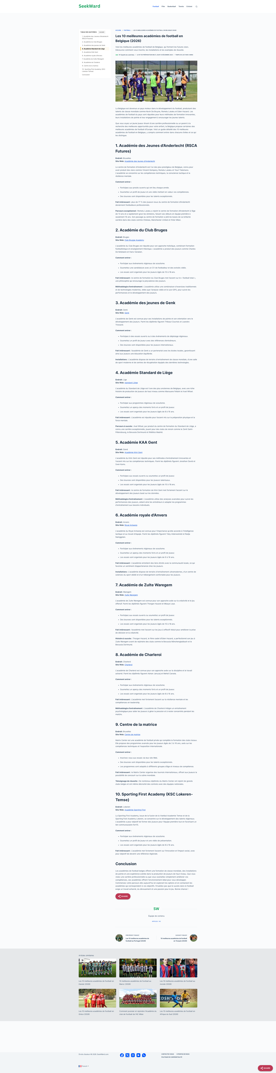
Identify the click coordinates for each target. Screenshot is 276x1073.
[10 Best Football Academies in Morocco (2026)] (138, 968)
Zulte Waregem (131, 595)
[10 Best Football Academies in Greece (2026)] (97, 998)
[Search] (196, 6)
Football (156, 6)
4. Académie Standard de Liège (93, 49)
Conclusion (86, 75)
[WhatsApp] (144, 1055)
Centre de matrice (132, 734)
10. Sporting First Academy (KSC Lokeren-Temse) (93, 70)
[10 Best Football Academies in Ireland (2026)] (97, 968)
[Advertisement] (138, 18)
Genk (127, 313)
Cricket (189, 6)
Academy (140, 240)
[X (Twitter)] (127, 1055)
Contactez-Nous (167, 1054)
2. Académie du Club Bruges (92, 42)
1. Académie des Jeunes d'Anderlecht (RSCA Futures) (95, 37)
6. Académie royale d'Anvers (92, 55)
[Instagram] (133, 1055)
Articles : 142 (156, 921)
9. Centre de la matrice (90, 66)
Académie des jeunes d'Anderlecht (140, 161)
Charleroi (128, 665)
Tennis (181, 6)
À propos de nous (183, 1054)
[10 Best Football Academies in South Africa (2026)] (178, 998)
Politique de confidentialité (171, 1057)
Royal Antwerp (131, 525)
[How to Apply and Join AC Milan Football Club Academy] (138, 998)
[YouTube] (138, 1055)
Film (163, 6)
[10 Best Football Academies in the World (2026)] (178, 968)
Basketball (172, 6)
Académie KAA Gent (133, 452)
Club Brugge (130, 240)
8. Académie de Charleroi (91, 62)
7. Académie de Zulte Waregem (93, 59)
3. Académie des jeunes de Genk (93, 45)
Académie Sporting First (135, 810)
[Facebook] (122, 1055)
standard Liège (131, 383)
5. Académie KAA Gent (90, 52)
